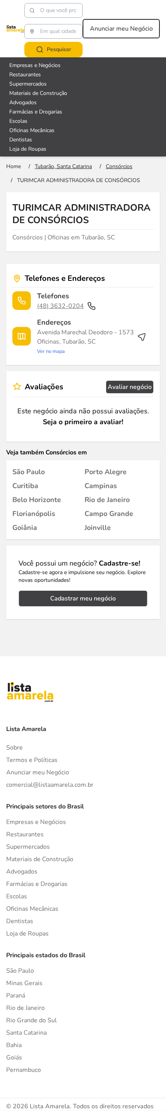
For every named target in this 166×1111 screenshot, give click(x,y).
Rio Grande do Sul (31, 1020)
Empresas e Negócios (35, 65)
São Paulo (20, 971)
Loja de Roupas (27, 149)
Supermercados (28, 84)
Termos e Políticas (32, 760)
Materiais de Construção (38, 93)
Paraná (15, 995)
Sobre (14, 747)
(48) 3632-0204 (60, 306)
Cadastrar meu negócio (83, 598)
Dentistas (20, 139)
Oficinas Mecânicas (31, 130)
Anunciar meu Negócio (121, 28)
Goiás (14, 1057)
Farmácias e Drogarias (35, 111)
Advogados (23, 102)
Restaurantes (25, 74)
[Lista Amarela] (15, 29)
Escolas (18, 121)
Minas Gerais (24, 983)
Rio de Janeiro (25, 1008)
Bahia (14, 1045)
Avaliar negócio (130, 387)
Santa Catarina (26, 1032)
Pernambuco (23, 1070)
